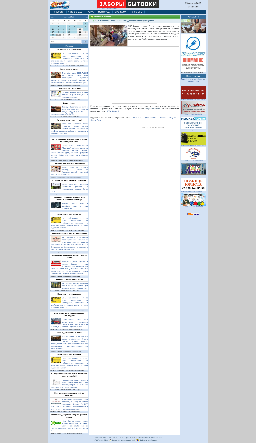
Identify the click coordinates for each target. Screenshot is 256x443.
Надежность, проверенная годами (69, 279)
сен (86, 17)
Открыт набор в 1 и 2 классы (69, 88)
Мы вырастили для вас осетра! (69, 120)
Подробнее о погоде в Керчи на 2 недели (196, 79)
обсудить (149, 127)
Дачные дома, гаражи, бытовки (69, 333)
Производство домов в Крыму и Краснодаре (69, 234)
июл (52, 17)
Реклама (69, 46)
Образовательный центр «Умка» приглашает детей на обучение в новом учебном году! (75, 94)
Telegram (172, 118)
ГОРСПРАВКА (120, 12)
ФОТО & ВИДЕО (75, 12)
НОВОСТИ (58, 12)
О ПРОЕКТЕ (136, 12)
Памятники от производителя (69, 50)
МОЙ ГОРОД (103, 12)
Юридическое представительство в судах (69, 180)
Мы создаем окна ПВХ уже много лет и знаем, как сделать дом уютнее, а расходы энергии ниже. (75, 285)
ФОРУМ (90, 12)
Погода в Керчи (193, 81)
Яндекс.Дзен (95, 120)
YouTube (162, 118)
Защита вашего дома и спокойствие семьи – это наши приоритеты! (75, 206)
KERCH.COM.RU (113, 111)
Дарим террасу (69, 103)
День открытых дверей (69, 69)
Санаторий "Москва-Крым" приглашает (69, 163)
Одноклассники (150, 118)
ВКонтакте (137, 118)
